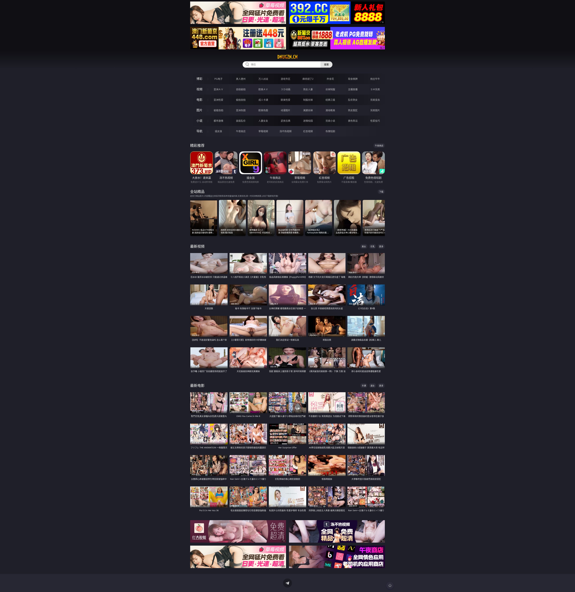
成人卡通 (263, 99)
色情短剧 (330, 131)
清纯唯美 (330, 110)
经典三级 (330, 99)
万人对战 (263, 79)
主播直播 (353, 89)
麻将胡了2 (307, 79)
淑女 (372, 385)
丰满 (364, 385)
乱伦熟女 (353, 99)
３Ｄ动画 (285, 89)
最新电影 (197, 385)
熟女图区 (353, 110)
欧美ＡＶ (263, 89)
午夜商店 (241, 131)
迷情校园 (308, 120)
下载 (381, 191)
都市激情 (218, 120)
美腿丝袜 (308, 110)
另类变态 (375, 99)
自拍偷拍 (241, 89)
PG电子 (218, 79)
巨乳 (372, 246)
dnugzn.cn (287, 57)
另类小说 (330, 120)
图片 (199, 110)
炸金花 (330, 79)
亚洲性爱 (218, 99)
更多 (381, 246)
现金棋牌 (353, 79)
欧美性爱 (285, 99)
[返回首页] (390, 585)
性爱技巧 (375, 120)
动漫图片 (285, 110)
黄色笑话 (353, 120)
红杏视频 (308, 131)
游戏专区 (285, 79)
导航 (199, 131)
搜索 (326, 64)
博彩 (199, 79)
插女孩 (218, 131)
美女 (364, 246)
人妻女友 (263, 120)
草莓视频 (263, 131)
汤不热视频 (286, 131)
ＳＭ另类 (375, 89)
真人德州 (241, 79)
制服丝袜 (308, 99)
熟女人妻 (308, 89)
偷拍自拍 (241, 99)
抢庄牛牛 (375, 79)
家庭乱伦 (241, 120)
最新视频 (197, 246)
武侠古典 (285, 120)
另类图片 (375, 110)
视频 (199, 89)
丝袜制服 (330, 89)
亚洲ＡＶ (218, 89)
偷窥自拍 (218, 110)
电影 (199, 100)
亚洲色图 (241, 110)
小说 (199, 121)
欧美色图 (263, 110)
